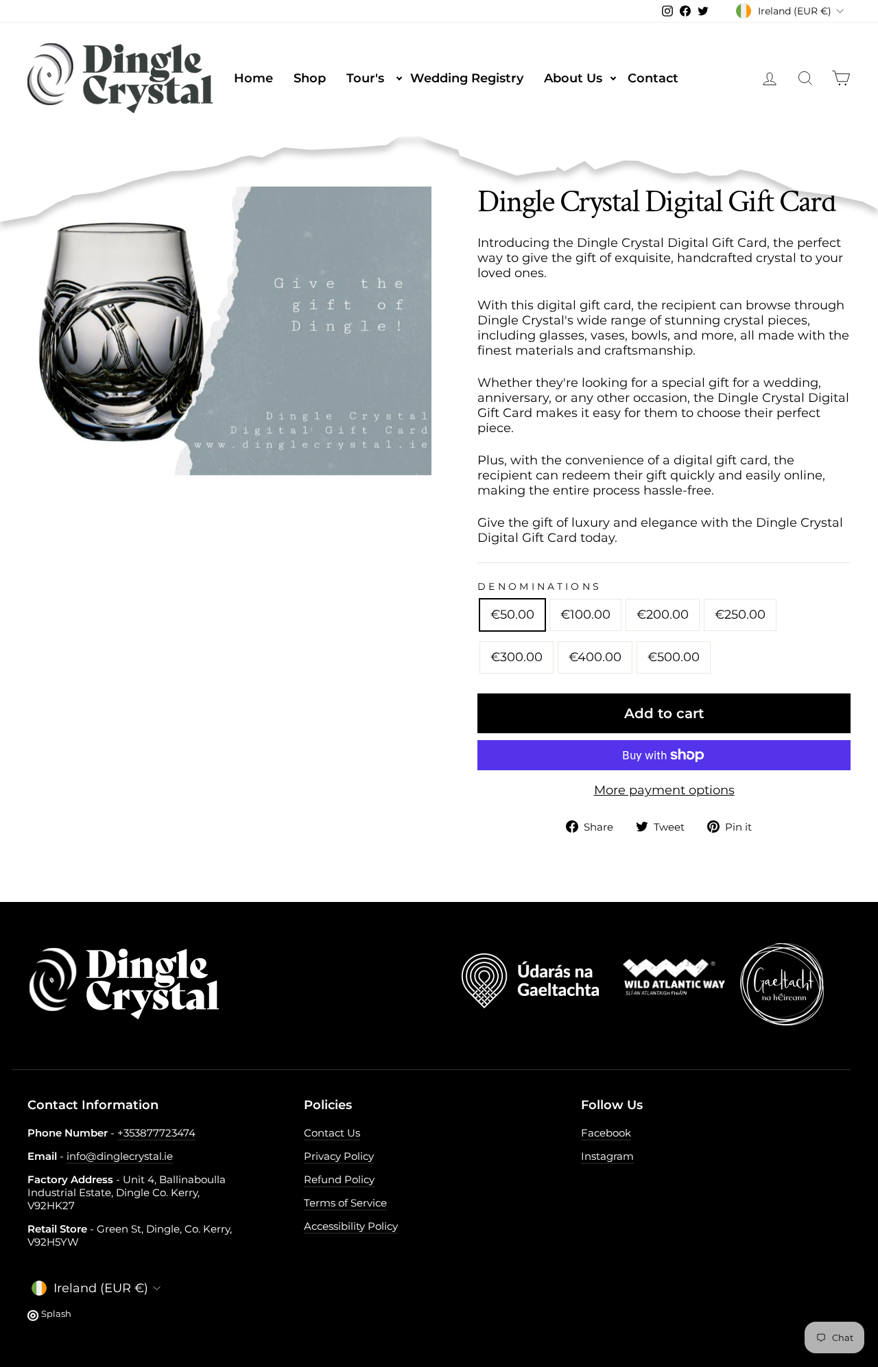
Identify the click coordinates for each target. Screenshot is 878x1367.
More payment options (664, 790)
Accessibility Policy (351, 1226)
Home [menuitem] (253, 78)
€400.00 (595, 657)
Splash (56, 1314)
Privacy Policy (339, 1156)
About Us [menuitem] (581, 78)
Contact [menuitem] (653, 78)
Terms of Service (345, 1202)
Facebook (606, 1132)
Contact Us (332, 1132)
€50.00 (512, 614)
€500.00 (674, 657)
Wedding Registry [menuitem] (466, 78)
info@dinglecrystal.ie (120, 1156)
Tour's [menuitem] (373, 78)
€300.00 (516, 657)
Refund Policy (339, 1179)
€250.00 (740, 614)
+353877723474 (156, 1132)
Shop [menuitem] (310, 78)
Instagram (607, 1156)
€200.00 (663, 614)
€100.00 (585, 614)
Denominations (539, 586)
